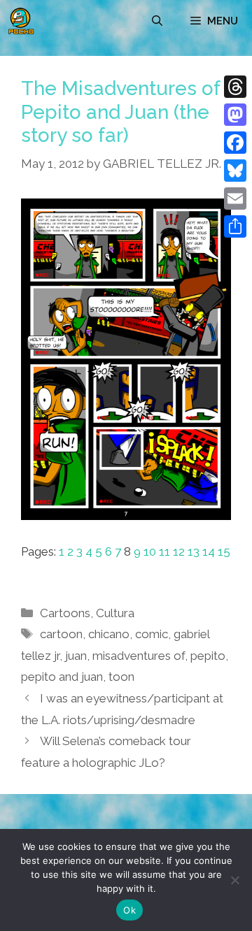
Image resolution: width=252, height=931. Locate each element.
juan (76, 656)
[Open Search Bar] (157, 21)
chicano (109, 634)
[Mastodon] (235, 115)
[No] (234, 880)
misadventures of (138, 656)
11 (164, 551)
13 (194, 551)
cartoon (61, 634)
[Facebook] (235, 143)
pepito (207, 656)
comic (151, 634)
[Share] (235, 226)
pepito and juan (62, 677)
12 (179, 551)
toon (121, 677)
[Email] (235, 198)
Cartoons (65, 613)
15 (224, 551)
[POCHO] (21, 21)
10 (150, 551)
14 (208, 551)
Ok (129, 910)
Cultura (115, 613)
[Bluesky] (235, 171)
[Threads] (235, 87)
